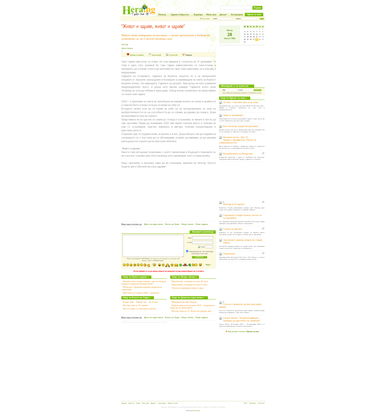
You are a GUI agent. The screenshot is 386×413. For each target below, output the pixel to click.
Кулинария (162, 403)
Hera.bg (124, 44)
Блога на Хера (172, 224)
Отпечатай (173, 55)
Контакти (261, 403)
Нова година (201, 224)
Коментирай (156, 55)
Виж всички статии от (243, 331)
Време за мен (173, 403)
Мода (138, 403)
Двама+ (153, 403)
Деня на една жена (153, 224)
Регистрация (206, 18)
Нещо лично (187, 224)
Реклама (252, 403)
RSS (245, 403)
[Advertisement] (168, 193)
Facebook (196, 410)
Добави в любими (137, 55)
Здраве (124, 403)
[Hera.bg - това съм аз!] (138, 15)
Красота (131, 403)
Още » (208, 265)
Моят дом (145, 403)
